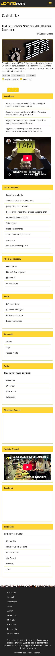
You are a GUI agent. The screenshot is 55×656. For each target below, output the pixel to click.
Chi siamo (12, 266)
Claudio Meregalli (15, 309)
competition (31, 75)
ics (9, 75)
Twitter (11, 386)
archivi (9, 341)
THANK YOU (11, 223)
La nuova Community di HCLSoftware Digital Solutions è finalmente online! (25, 105)
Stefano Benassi (14, 321)
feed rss (11, 380)
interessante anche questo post (20, 200)
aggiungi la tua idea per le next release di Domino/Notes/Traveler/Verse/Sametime (24, 130)
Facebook (11, 391)
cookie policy (13, 633)
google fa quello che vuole (17, 206)
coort (8, 569)
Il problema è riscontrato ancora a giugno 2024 (26, 212)
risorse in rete (12, 353)
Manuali (11, 277)
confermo (10, 240)
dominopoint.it (13, 3)
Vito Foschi (11, 558)
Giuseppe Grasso (15, 315)
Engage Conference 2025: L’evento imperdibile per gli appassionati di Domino (26, 121)
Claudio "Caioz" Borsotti (16, 546)
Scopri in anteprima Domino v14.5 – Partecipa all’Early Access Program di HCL (26, 113)
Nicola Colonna (12, 552)
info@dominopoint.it (27, 648)
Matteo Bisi (11, 541)
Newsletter (13, 283)
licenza (37, 652)
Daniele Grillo (13, 304)
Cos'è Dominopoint (16, 272)
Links (9, 606)
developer (20, 75)
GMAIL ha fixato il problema (18, 234)
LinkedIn (11, 397)
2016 (13, 75)
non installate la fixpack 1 (17, 245)
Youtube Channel (11, 449)
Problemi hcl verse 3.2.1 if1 (17, 217)
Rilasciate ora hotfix (14, 195)
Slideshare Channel (12, 410)
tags (8, 347)
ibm (4, 75)
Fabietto (9, 563)
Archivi (10, 611)
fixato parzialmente (14, 228)
